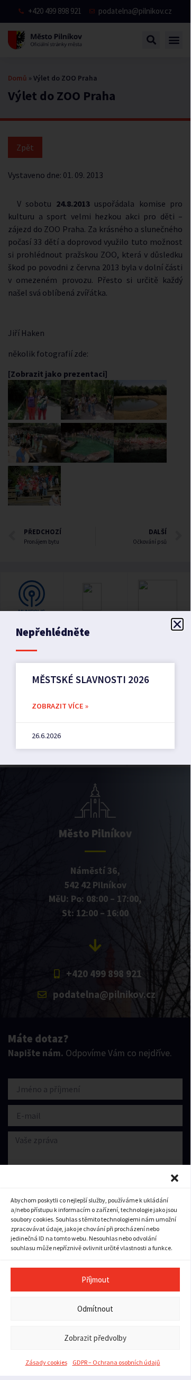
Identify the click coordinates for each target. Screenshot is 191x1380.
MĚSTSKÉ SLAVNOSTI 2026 (90, 679)
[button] (174, 1178)
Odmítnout (95, 1309)
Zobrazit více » (60, 706)
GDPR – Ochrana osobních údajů (116, 1362)
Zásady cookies (46, 1362)
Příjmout (95, 1280)
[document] (95, 688)
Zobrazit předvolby (95, 1338)
